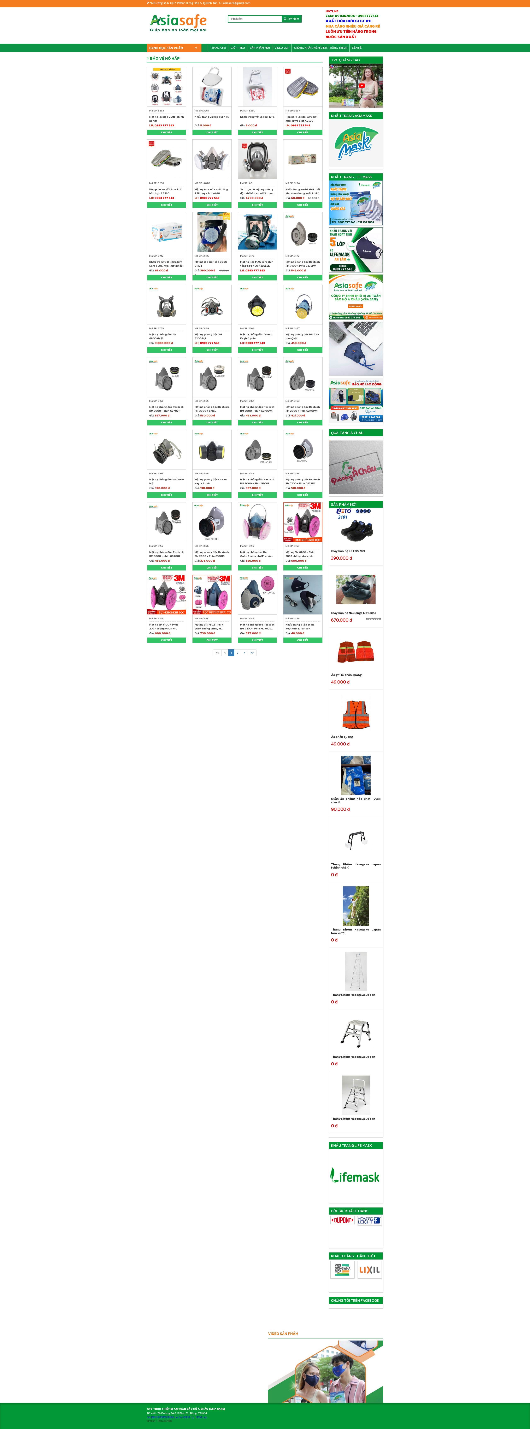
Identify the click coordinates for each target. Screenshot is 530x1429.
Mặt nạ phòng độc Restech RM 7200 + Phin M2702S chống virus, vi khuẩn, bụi (257, 628)
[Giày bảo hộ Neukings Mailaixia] (356, 589)
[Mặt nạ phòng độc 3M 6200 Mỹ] (212, 304)
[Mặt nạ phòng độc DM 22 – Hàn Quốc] (302, 304)
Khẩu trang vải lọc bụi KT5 (212, 117)
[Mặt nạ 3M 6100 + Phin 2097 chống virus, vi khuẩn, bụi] (166, 594)
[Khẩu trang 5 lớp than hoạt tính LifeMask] (302, 594)
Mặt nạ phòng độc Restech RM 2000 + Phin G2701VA (302, 409)
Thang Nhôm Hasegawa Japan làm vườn (356, 931)
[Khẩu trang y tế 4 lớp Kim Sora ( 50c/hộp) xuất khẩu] (166, 232)
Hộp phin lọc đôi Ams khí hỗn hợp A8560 (165, 191)
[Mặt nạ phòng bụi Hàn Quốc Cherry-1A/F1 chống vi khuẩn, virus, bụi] (257, 522)
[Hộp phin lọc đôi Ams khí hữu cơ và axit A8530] (302, 87)
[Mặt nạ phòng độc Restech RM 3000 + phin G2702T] (166, 377)
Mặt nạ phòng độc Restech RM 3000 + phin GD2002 (166, 554)
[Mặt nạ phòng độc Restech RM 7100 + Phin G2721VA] (302, 232)
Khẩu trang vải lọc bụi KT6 (257, 117)
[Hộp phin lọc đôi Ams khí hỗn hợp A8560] (166, 159)
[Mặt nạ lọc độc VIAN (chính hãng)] (166, 87)
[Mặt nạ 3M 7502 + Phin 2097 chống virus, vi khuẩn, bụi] (212, 594)
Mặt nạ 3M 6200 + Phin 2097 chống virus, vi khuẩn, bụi (299, 556)
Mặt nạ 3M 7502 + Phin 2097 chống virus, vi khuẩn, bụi (209, 628)
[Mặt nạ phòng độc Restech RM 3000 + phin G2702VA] (257, 377)
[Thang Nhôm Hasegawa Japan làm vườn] (356, 906)
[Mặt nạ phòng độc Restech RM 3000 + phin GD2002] (166, 522)
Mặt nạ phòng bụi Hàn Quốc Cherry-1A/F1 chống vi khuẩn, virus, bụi (256, 556)
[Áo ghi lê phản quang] (356, 651)
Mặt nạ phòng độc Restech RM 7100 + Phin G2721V (302, 481)
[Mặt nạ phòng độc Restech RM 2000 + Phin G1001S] (212, 522)
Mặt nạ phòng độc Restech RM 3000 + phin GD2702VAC (212, 411)
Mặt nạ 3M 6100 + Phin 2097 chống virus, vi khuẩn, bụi (163, 628)
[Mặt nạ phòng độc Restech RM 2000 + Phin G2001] (257, 449)
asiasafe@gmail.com (236, 3)
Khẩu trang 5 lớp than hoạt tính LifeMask (299, 626)
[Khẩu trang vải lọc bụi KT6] (257, 87)
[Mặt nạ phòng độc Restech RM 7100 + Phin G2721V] (302, 449)
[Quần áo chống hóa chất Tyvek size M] (356, 775)
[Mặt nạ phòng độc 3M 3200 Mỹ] (166, 449)
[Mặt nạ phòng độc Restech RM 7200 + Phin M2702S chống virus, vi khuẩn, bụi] (257, 594)
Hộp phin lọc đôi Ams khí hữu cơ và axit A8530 (301, 119)
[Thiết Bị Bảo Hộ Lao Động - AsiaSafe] (178, 21)
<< (217, 653)
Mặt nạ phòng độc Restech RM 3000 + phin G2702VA (257, 409)
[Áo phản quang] (356, 713)
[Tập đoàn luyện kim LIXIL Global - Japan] (342, 1270)
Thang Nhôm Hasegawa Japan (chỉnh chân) (356, 866)
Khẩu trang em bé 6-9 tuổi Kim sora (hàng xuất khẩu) (302, 191)
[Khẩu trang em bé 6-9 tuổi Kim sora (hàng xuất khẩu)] (302, 159)
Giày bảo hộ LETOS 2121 (348, 550)
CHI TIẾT (166, 132)
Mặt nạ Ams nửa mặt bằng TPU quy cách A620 (211, 191)
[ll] (369, 1221)
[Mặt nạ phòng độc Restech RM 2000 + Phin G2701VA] (302, 377)
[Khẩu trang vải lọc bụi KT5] (212, 87)
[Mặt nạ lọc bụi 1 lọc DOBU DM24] (212, 232)
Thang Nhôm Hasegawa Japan (353, 994)
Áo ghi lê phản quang (346, 674)
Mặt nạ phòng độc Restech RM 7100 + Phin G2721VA (302, 264)
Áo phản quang (342, 736)
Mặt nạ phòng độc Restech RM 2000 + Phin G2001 (257, 481)
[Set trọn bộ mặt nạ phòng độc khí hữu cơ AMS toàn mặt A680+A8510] (257, 159)
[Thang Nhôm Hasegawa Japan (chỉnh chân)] (356, 840)
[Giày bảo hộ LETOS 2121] (356, 527)
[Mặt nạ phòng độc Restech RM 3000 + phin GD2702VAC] (212, 377)
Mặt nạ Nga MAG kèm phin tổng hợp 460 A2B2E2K (256, 264)
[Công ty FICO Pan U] (369, 1270)
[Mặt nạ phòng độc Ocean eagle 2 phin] (212, 449)
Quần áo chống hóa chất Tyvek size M (356, 800)
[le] (342, 1221)
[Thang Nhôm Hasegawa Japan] (356, 971)
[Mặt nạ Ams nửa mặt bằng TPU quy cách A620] (212, 159)
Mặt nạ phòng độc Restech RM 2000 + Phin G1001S (212, 554)
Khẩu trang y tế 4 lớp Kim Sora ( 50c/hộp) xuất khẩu (166, 264)
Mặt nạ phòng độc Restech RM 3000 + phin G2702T (166, 409)
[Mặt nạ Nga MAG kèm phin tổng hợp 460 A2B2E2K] (257, 232)
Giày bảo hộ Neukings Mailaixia (353, 612)
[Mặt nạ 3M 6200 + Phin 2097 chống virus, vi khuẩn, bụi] (302, 522)
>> (252, 653)
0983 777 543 (164, 125)
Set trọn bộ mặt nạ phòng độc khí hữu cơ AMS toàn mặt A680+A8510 (256, 193)
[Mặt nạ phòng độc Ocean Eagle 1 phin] (257, 304)
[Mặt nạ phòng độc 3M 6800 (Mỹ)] (166, 304)
